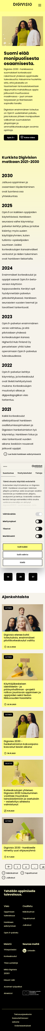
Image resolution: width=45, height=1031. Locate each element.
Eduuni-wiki (9, 980)
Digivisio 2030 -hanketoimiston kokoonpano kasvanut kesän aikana (21, 744)
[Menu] (40, 5)
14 (8, 577)
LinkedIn (31, 950)
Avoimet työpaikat (13, 986)
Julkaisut (10, 877)
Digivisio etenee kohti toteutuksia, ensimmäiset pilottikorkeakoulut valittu (19, 637)
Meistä (8, 944)
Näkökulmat (12, 873)
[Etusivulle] (22, 4)
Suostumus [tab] (8, 473)
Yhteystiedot (10, 949)
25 (20, 577)
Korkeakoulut (10, 956)
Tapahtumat (31, 873)
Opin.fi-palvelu (11, 932)
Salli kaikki (22, 547)
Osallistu (28, 906)
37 (33, 577)
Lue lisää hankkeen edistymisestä (24, 454)
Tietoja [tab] (38, 473)
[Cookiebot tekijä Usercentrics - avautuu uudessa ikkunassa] (32, 466)
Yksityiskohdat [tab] (24, 473)
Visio (6, 906)
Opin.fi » (10, 137)
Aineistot (8, 993)
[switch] (38, 521)
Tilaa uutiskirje (11, 963)
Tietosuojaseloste (23, 1014)
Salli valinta (22, 554)
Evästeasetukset (23, 1025)
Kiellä (22, 562)
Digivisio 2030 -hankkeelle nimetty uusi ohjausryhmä (19, 849)
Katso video (29, 137)
